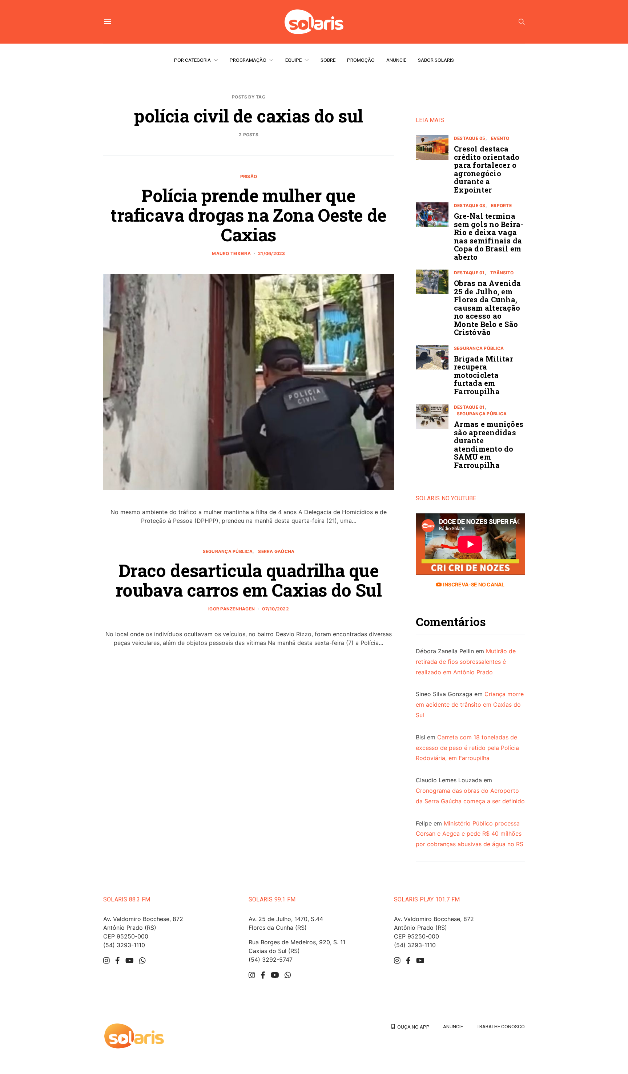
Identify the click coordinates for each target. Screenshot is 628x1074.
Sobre (328, 60)
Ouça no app (412, 1027)
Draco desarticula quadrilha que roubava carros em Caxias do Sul (249, 580)
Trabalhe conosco (500, 1026)
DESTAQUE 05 (470, 138)
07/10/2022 (275, 608)
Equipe (293, 60)
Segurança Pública (228, 551)
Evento (500, 138)
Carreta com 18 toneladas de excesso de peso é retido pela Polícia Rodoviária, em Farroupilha (467, 748)
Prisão (248, 176)
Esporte (501, 205)
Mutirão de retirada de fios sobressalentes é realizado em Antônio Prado (466, 661)
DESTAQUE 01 (469, 272)
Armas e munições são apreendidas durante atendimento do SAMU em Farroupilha (488, 444)
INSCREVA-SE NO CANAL (473, 584)
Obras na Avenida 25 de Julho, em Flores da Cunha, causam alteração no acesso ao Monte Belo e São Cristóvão (487, 307)
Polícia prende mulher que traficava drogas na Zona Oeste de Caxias (248, 215)
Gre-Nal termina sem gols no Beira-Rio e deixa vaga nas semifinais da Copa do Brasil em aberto (489, 236)
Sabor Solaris (436, 60)
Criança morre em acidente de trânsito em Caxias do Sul (470, 704)
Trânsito (502, 272)
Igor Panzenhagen (231, 608)
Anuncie (396, 60)
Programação (248, 60)
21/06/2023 (271, 253)
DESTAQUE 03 (470, 205)
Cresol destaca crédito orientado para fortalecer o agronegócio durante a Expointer (486, 169)
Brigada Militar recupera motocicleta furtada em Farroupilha (483, 375)
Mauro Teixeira (231, 253)
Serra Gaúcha (276, 551)
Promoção (361, 60)
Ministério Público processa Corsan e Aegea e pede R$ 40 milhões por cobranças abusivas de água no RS (469, 834)
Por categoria (192, 60)
